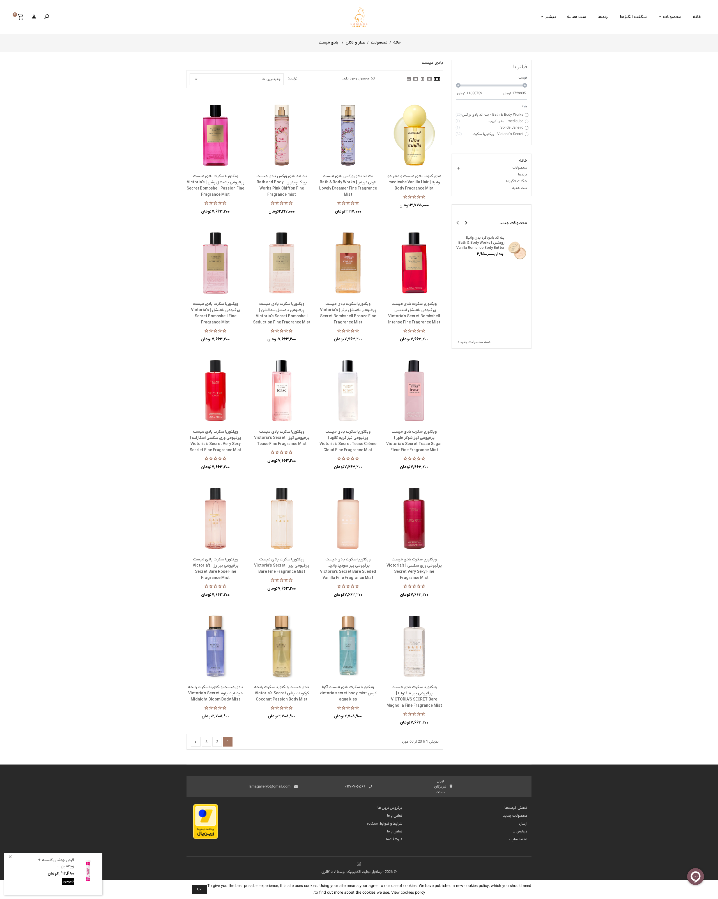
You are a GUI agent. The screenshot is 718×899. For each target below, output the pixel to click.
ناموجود (68, 881)
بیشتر (550, 17)
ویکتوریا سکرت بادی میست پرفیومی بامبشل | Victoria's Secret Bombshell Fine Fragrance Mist (215, 313)
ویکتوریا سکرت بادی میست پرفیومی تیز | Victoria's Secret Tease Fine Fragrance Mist (281, 438)
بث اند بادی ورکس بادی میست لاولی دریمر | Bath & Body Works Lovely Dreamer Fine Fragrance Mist (348, 185)
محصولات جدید (515, 815)
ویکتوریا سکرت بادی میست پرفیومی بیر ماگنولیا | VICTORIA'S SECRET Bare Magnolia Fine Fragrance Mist (414, 696)
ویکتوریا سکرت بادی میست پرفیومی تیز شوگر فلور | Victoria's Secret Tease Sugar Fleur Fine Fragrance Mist (414, 441)
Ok (199, 889)
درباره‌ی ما (520, 831)
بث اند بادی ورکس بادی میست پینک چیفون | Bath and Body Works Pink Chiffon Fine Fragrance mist (281, 185)
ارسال (523, 823)
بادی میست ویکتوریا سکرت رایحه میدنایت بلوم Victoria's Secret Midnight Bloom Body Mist (215, 693)
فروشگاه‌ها (394, 839)
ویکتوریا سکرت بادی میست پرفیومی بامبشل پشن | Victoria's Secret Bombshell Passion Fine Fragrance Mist (215, 185)
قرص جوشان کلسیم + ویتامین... (56, 863)
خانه (697, 17)
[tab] (436, 79)
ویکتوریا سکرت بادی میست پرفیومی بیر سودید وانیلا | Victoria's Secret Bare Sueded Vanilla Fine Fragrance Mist (348, 569)
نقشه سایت (518, 839)
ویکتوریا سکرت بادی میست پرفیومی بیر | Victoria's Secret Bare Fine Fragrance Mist (281, 565)
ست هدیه (576, 17)
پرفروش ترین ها (390, 808)
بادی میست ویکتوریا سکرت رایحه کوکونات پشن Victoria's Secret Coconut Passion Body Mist (281, 693)
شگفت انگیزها (633, 17)
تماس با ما (394, 815)
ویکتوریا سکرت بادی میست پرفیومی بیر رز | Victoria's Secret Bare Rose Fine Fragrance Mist (215, 569)
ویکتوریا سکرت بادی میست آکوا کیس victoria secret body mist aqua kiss (348, 693)
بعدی (195, 742)
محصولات (672, 17)
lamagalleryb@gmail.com (270, 786)
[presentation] (458, 222)
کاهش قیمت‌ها (516, 808)
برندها (603, 17)
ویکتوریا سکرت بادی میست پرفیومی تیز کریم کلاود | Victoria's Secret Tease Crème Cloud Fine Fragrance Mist (347, 441)
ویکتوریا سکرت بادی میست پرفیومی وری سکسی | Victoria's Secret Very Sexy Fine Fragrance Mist (414, 569)
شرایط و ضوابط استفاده (384, 823)
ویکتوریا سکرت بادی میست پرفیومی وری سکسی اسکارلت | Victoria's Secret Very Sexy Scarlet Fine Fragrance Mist (215, 441)
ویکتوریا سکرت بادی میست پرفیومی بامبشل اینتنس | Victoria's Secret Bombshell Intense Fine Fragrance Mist (414, 313)
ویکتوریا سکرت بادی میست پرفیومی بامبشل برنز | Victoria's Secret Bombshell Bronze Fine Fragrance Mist (348, 313)
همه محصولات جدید (473, 342)
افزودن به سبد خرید (59, 886)
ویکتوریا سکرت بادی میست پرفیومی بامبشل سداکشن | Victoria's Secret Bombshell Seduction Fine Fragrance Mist (281, 313)
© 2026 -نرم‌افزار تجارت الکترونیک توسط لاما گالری (359, 872)
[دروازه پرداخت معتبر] (205, 823)
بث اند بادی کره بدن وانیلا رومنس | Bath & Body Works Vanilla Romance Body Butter (480, 242)
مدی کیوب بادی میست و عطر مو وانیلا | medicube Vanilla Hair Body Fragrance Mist (414, 182)
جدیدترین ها (236, 79)
